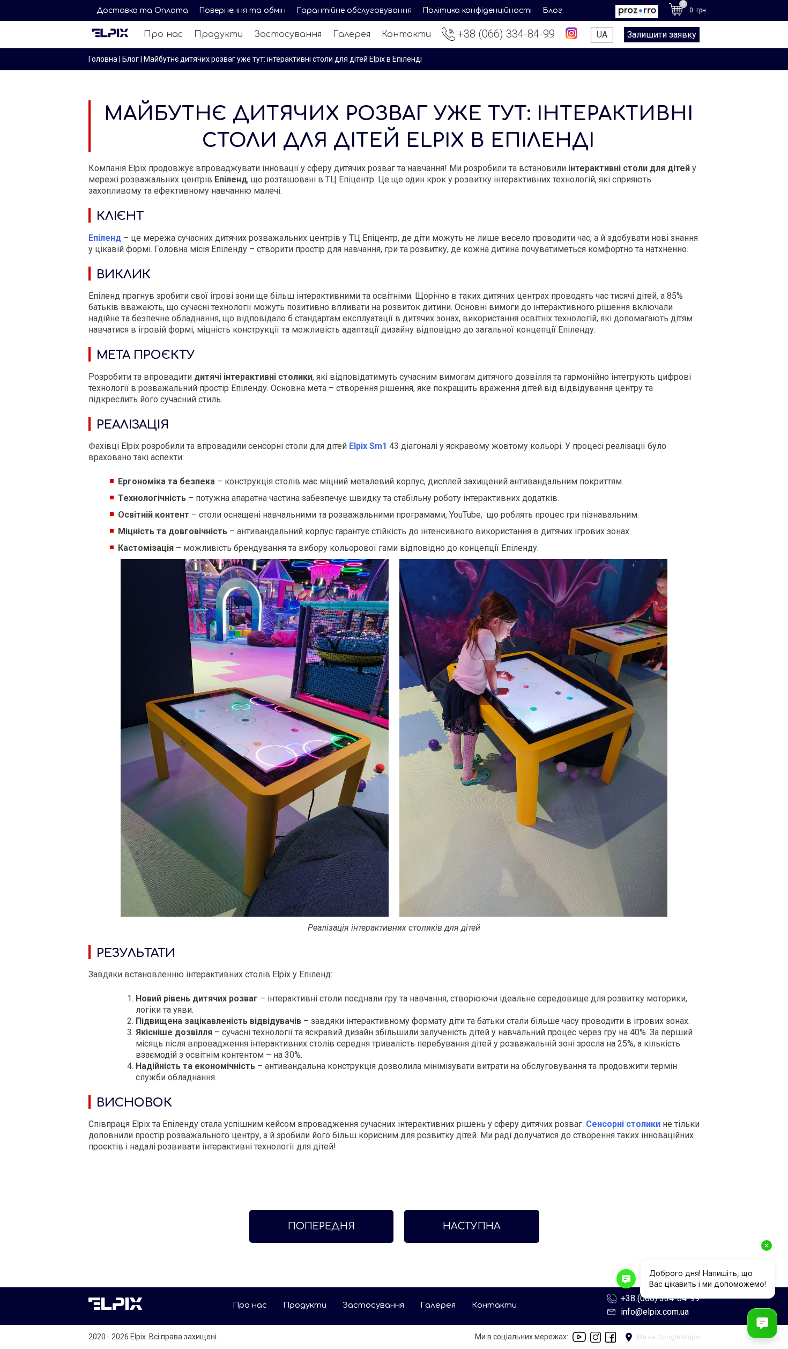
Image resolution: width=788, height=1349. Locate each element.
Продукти (218, 34)
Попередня (321, 1226)
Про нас (163, 34)
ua (602, 35)
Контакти (406, 34)
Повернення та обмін (242, 10)
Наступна (472, 1226)
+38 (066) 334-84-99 (506, 33)
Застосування (288, 34)
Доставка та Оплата (142, 10)
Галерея (351, 34)
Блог (552, 10)
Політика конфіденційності (477, 10)
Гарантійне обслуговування (354, 10)
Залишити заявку (661, 35)
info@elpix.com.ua (655, 1312)
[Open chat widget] (762, 1323)
